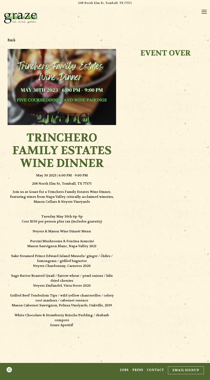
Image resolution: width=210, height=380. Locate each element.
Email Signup (185, 370)
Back (11, 40)
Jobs (124, 370)
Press (137, 370)
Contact (155, 370)
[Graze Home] (20, 17)
